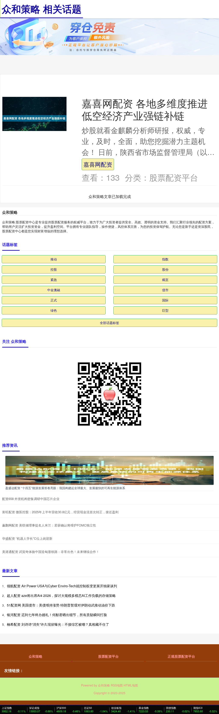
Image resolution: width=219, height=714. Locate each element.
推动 (53, 259)
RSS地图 (117, 685)
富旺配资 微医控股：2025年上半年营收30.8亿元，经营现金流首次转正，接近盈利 (60, 512)
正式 (53, 300)
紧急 (53, 279)
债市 (165, 290)
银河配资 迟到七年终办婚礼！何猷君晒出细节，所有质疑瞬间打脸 (57, 614)
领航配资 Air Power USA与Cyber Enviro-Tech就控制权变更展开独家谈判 (62, 585)
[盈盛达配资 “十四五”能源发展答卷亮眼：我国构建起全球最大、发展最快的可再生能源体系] (109, 470)
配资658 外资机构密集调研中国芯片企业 (30, 498)
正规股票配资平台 (181, 656)
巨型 (165, 310)
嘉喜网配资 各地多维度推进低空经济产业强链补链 (145, 109)
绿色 (53, 310)
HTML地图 (131, 685)
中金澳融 (53, 290)
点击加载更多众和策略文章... (110, 196)
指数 (165, 259)
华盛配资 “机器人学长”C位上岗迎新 (27, 538)
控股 (53, 269)
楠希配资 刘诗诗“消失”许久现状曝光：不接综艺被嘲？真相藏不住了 (58, 624)
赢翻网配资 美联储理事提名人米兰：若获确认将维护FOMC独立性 (49, 525)
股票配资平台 (108, 656)
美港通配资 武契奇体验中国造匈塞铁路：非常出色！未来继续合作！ (50, 551)
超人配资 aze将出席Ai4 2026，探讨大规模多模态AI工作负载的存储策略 (61, 595)
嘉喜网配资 (97, 164)
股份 (165, 269)
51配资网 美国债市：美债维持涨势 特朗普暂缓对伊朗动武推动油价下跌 (61, 605)
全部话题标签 (109, 322)
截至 (165, 279)
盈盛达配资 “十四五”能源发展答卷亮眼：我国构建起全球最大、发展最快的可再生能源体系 (65, 488)
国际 (165, 300)
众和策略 (35, 656)
